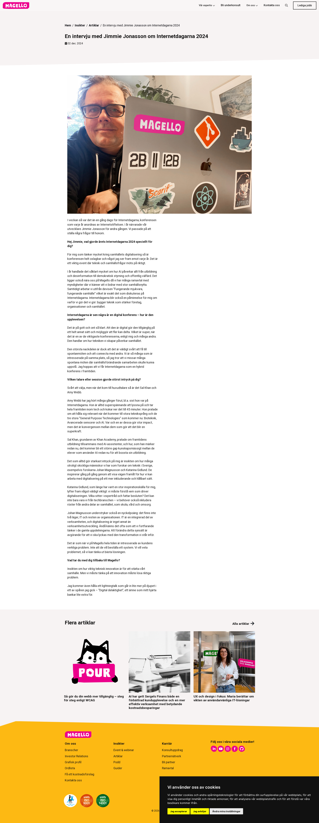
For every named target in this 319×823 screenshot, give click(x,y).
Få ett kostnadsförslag (79, 774)
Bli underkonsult (230, 5)
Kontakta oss (272, 5)
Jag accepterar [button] (178, 811)
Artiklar (94, 25)
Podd (116, 762)
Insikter (80, 25)
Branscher (71, 750)
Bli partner (168, 762)
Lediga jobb (305, 5)
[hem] (16, 5)
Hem (68, 25)
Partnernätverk (171, 756)
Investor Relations (76, 756)
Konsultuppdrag (172, 750)
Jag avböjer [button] (199, 811)
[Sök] (286, 5)
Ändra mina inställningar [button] (226, 811)
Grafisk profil (73, 762)
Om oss (250, 5)
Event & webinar (123, 750)
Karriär (167, 743)
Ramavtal (168, 768)
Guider (117, 768)
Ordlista (70, 768)
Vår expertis (205, 5)
